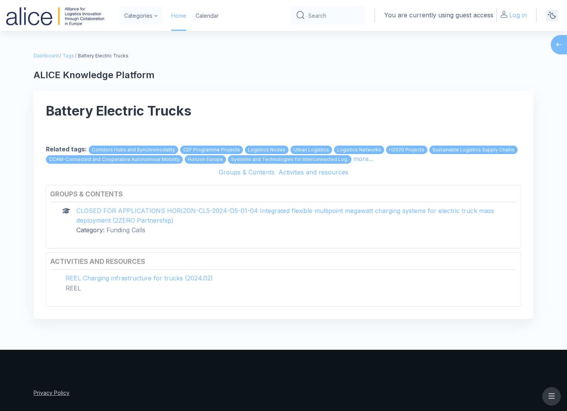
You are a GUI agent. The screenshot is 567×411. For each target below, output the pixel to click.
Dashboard (46, 56)
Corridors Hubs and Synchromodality (133, 150)
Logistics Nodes (266, 150)
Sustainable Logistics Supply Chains (473, 150)
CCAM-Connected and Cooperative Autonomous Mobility (114, 159)
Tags (68, 56)
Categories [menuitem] (138, 15)
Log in (518, 15)
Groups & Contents (247, 172)
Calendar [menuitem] (207, 15)
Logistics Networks (359, 150)
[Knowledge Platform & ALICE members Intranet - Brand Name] (55, 15)
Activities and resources (313, 172)
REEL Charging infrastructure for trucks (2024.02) (139, 278)
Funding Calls (125, 230)
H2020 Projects (406, 150)
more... (363, 159)
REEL (73, 288)
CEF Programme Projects (211, 150)
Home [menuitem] (178, 15)
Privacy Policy (51, 392)
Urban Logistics (311, 150)
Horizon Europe (205, 159)
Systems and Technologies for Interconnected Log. (289, 159)
